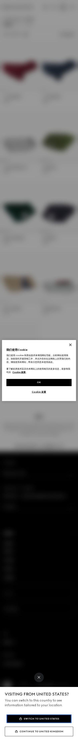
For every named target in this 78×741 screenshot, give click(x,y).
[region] (39, 370)
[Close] (39, 677)
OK (39, 382)
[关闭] (70, 344)
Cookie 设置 (39, 391)
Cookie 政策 (19, 372)
